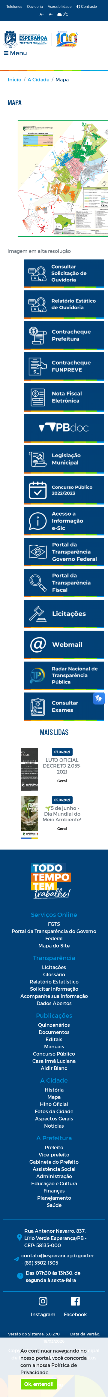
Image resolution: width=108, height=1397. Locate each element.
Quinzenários (54, 1025)
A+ (42, 14)
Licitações (54, 967)
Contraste (88, 7)
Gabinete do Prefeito (54, 1162)
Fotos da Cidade (54, 1111)
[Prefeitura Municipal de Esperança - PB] (40, 39)
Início (14, 79)
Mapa (54, 1097)
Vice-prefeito (54, 1154)
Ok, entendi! (38, 1384)
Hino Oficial (54, 1104)
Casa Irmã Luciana (54, 1061)
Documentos (54, 1032)
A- (50, 14)
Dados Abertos (54, 1003)
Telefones (14, 7)
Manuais (54, 1046)
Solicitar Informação (54, 989)
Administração (54, 1176)
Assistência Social (54, 1169)
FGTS (54, 924)
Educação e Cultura (54, 1183)
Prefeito (54, 1147)
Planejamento (54, 1198)
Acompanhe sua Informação (54, 996)
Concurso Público (54, 1053)
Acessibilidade (60, 7)
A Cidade (38, 79)
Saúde (54, 1205)
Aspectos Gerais (54, 1118)
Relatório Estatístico (54, 981)
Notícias (54, 1126)
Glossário (54, 974)
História (54, 1089)
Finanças (54, 1190)
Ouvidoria (35, 7)
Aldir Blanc (54, 1068)
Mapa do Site (54, 945)
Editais (54, 1039)
